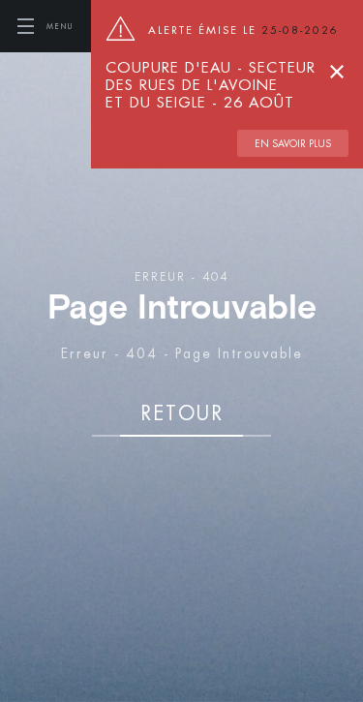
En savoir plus (293, 143)
